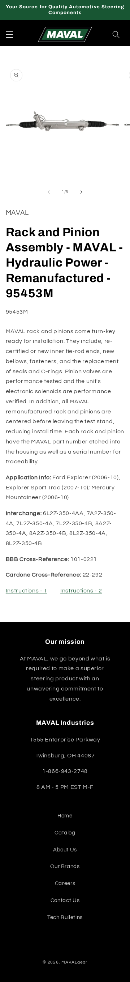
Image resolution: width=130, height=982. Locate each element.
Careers (65, 883)
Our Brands (64, 866)
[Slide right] (81, 192)
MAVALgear (74, 962)
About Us (65, 850)
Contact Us (65, 900)
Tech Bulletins (65, 917)
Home (65, 816)
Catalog (65, 833)
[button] (9, 34)
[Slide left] (49, 192)
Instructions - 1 (26, 591)
